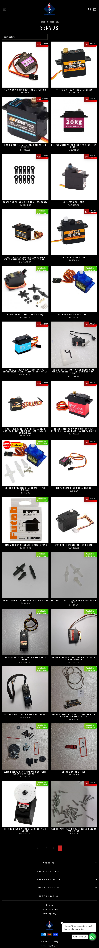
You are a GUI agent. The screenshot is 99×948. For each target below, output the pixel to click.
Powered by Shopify (50, 946)
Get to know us (49, 896)
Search (49, 905)
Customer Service (49, 871)
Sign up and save (49, 888)
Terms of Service (49, 909)
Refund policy (49, 913)
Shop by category (49, 879)
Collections (52, 22)
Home (42, 22)
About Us (49, 863)
